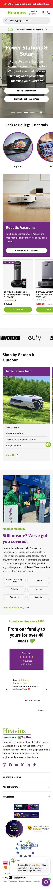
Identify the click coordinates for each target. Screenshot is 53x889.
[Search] (5, 20)
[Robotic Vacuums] (26, 198)
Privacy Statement (25, 882)
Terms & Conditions (10, 882)
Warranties (14, 597)
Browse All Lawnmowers (26, 99)
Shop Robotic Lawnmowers (26, 91)
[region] (26, 690)
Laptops (18, 166)
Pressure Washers (14, 433)
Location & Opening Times (14, 580)
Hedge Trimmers (14, 445)
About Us (39, 580)
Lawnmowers (12, 427)
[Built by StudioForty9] (14, 879)
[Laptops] (18, 147)
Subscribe (39, 597)
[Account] (43, 13)
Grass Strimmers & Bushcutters (21, 439)
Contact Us (37, 882)
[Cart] (49, 13)
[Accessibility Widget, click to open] (48, 444)
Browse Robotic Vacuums (26, 250)
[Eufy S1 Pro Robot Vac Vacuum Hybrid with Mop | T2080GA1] (18, 274)
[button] (6, 690)
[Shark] (39, 338)
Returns (38, 589)
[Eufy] (15, 338)
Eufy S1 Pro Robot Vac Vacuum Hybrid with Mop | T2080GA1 (17, 295)
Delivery (14, 589)
